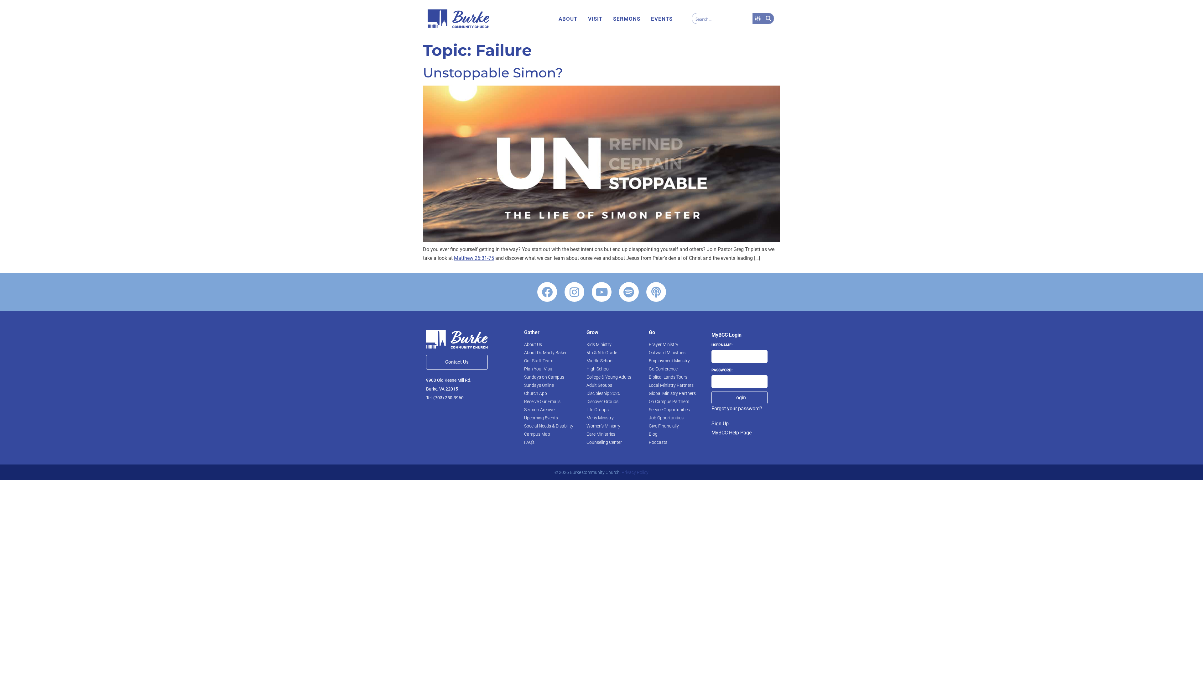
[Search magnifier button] (768, 18)
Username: (721, 345)
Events (662, 19)
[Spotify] (629, 292)
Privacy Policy (635, 472)
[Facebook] (547, 292)
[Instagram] (574, 292)
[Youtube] (602, 292)
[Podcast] (656, 292)
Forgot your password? (736, 409)
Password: (721, 370)
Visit (595, 19)
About (568, 19)
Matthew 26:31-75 (474, 258)
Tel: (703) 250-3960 (445, 397)
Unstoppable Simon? (493, 73)
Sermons (626, 19)
